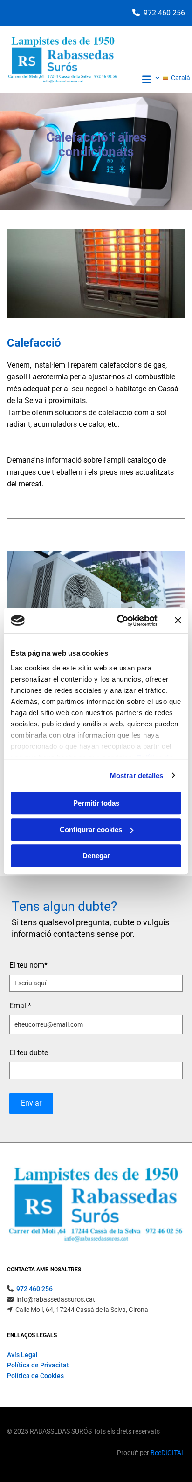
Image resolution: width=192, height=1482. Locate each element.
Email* (20, 1005)
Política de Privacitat (38, 1365)
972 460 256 (164, 12)
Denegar (96, 856)
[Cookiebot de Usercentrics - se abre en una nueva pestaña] (119, 621)
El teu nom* (28, 965)
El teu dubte (28, 1052)
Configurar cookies (91, 829)
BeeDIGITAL (168, 1452)
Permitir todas (96, 803)
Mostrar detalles (137, 775)
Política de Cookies (35, 1376)
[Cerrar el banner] (178, 620)
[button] (141, 81)
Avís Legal (22, 1355)
